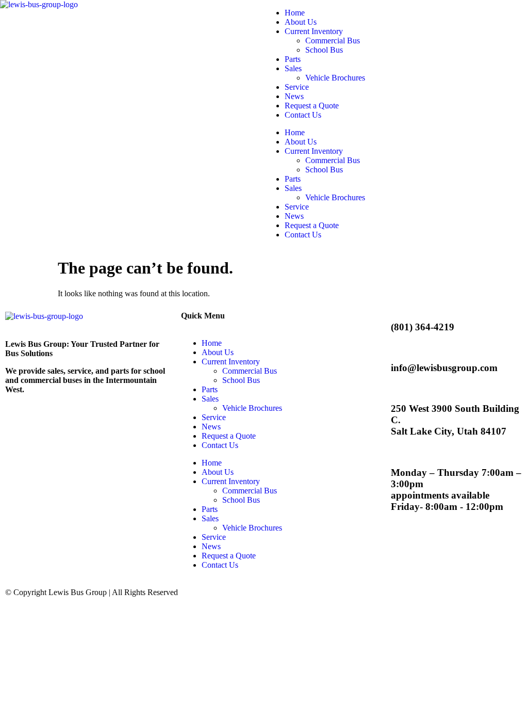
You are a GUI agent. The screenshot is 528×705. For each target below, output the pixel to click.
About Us (301, 22)
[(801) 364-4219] (370, 327)
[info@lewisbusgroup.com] (370, 368)
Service (297, 87)
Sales (293, 68)
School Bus (324, 49)
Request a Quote (312, 105)
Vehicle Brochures (335, 77)
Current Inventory (314, 31)
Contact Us (303, 114)
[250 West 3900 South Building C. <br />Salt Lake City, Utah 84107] (370, 420)
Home (295, 12)
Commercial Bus (332, 40)
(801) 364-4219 (422, 327)
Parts (293, 59)
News (294, 96)
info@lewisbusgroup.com (444, 367)
